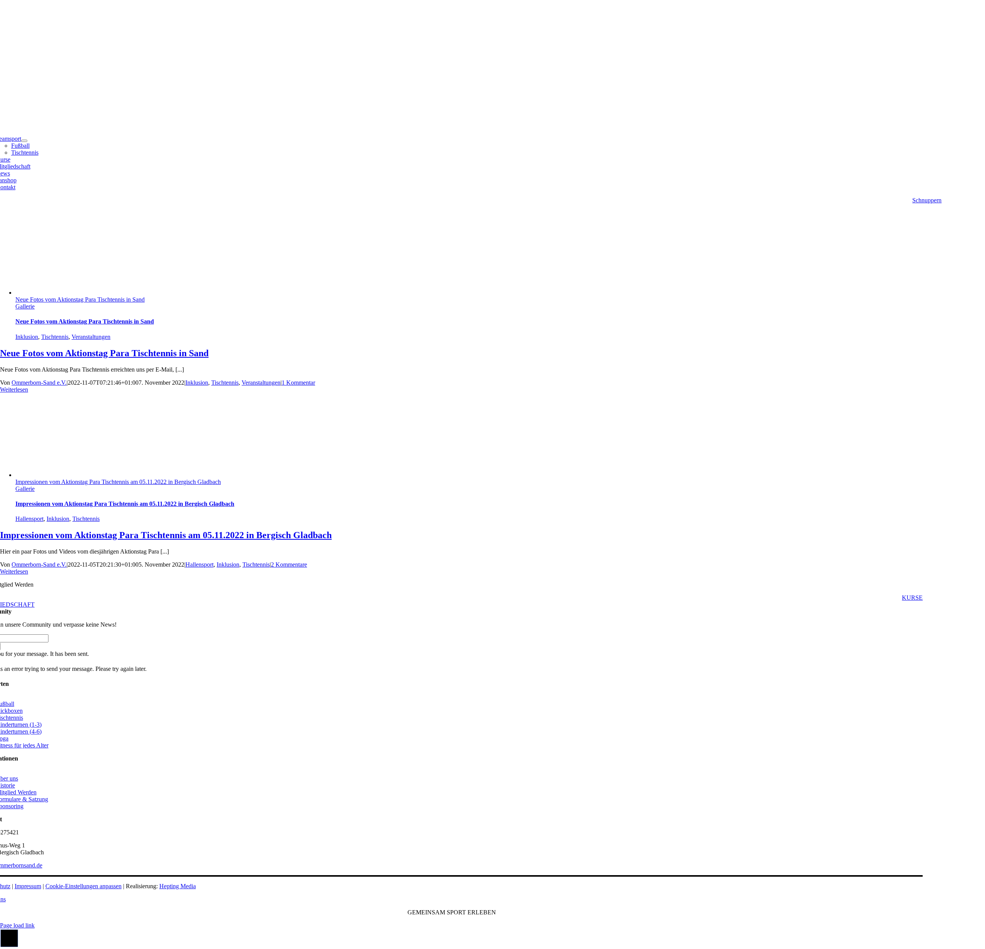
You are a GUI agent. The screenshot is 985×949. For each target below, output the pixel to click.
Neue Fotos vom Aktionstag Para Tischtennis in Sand (80, 299)
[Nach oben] (9, 945)
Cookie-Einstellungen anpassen (83, 886)
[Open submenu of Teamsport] (24, 141)
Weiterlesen (14, 389)
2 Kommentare (289, 564)
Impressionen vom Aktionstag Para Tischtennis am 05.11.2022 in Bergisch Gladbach (118, 482)
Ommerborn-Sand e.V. (39, 382)
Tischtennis (54, 337)
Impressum (28, 886)
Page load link (17, 925)
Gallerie (25, 306)
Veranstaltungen (91, 337)
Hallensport (29, 518)
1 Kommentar (298, 382)
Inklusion (26, 337)
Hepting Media (177, 886)
